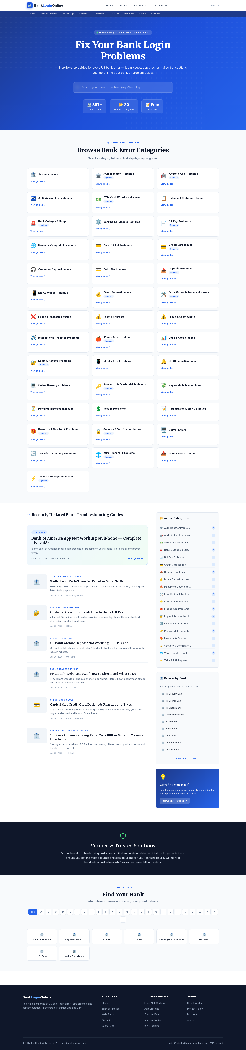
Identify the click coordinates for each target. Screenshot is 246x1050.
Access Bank (170, 749)
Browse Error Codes (173, 800)
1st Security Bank (172, 693)
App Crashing (151, 1008)
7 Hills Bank (169, 728)
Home (109, 5)
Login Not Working (154, 1003)
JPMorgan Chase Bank (171, 937)
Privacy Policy (195, 1008)
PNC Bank (129, 13)
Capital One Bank (74, 937)
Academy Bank (171, 742)
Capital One (98, 13)
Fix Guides (140, 5)
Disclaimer (192, 1014)
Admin (190, 1020)
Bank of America (49, 13)
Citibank (83, 13)
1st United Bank (171, 707)
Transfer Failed (152, 1014)
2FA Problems (151, 1025)
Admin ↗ (215, 5)
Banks (123, 5)
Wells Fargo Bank (74, 953)
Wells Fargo (68, 13)
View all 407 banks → (187, 758)
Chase (32, 13)
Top (33, 911)
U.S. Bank (114, 13)
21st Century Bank (173, 714)
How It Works (194, 1003)
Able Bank (169, 735)
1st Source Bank (172, 700)
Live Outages (160, 5)
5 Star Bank (169, 721)
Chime (142, 13)
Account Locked (153, 1020)
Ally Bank (155, 13)
